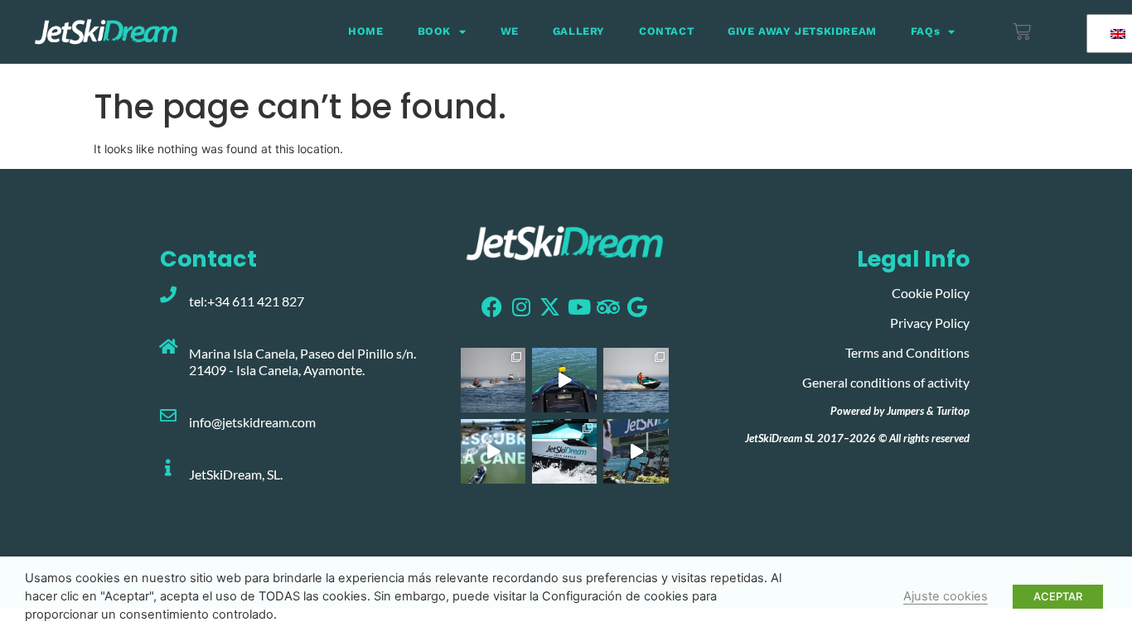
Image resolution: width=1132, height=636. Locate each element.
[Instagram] (520, 306)
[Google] (636, 306)
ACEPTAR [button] (1057, 596)
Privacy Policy (930, 322)
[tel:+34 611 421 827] (168, 295)
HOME (365, 31)
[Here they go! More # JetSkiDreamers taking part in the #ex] (493, 380)
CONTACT (666, 31)
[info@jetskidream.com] (168, 415)
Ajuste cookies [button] (945, 596)
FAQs (925, 31)
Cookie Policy (931, 293)
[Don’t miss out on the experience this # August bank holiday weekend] (635, 451)
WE (510, 31)
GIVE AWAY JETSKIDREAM (802, 31)
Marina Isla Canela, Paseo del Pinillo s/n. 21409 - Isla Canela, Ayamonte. (302, 361)
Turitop (953, 410)
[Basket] (1021, 31)
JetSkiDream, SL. (236, 474)
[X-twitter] (549, 306)
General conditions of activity (886, 382)
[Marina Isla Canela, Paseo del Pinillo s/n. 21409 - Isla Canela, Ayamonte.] (168, 347)
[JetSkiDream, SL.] (168, 468)
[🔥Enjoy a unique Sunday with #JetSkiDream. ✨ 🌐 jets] (635, 380)
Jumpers (905, 410)
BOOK (434, 31)
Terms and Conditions (907, 352)
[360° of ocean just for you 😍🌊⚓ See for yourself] (493, 451)
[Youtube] (578, 306)
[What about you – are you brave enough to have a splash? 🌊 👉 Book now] (564, 451)
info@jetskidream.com (252, 422)
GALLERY (579, 31)
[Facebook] (491, 306)
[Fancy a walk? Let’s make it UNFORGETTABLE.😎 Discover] (564, 380)
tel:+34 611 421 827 (246, 301)
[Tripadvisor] (607, 306)
